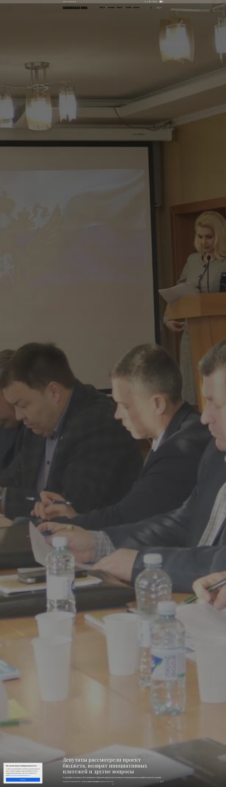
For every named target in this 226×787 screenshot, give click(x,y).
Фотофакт (111, 7)
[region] (23, 773)
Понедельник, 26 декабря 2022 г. (72, 781)
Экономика (96, 781)
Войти (155, 1)
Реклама (128, 7)
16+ (159, 7)
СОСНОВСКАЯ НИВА (75, 7)
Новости (102, 7)
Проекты (120, 7)
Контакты (136, 7)
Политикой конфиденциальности (20, 775)
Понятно (23, 779)
